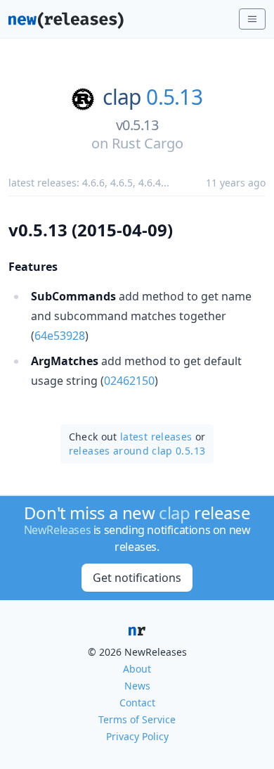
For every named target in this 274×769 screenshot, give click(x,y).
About (137, 668)
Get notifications (137, 577)
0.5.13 (174, 97)
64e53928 (59, 335)
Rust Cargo (147, 143)
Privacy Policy (137, 736)
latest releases (156, 436)
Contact (137, 702)
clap (122, 97)
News (137, 685)
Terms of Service (137, 719)
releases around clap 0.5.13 (137, 450)
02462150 (129, 380)
